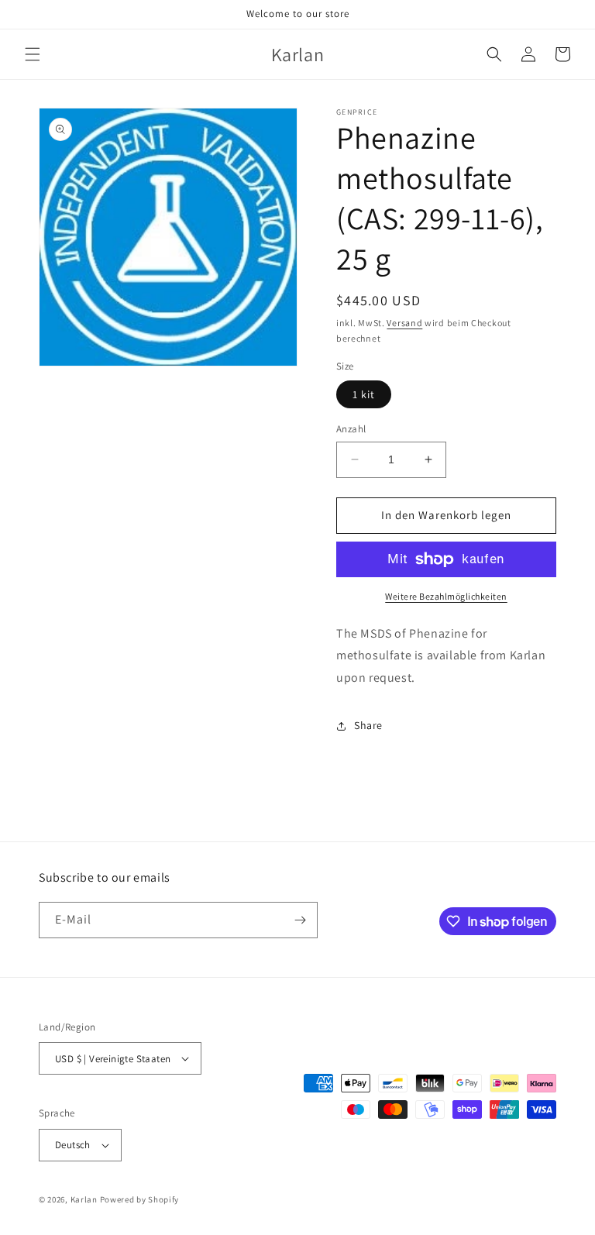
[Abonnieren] (300, 920)
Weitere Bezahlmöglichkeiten (446, 596)
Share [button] (368, 725)
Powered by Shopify (140, 1199)
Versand (404, 323)
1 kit (364, 394)
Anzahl (351, 428)
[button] (32, 54)
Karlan (84, 1199)
